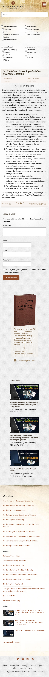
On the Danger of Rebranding (13, 520)
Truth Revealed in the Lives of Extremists (18, 501)
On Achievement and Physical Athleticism (18, 506)
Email (5, 250)
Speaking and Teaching (11, 34)
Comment (7, 226)
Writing (6, 37)
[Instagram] (28, 659)
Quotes (41, 665)
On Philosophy (9, 47)
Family (29, 55)
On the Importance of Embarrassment (17, 546)
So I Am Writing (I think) (11, 556)
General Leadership (33, 29)
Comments (6, 204)
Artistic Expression (10, 40)
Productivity (31, 52)
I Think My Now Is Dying (11, 601)
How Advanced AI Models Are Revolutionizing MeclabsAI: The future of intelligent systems (24, 438)
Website (6, 260)
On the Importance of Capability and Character (20, 515)
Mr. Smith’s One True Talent (13, 584)
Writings (25, 665)
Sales (5, 32)
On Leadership (31, 27)
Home (4, 665)
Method (6, 55)
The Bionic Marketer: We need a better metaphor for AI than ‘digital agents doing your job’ (24, 404)
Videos (33, 665)
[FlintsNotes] (13, 5)
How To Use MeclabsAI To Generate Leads (30, 631)
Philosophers (8, 57)
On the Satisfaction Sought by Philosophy (18, 570)
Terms (31, 668)
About (15, 668)
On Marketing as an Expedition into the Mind (19, 531)
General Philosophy (10, 50)
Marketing (7, 29)
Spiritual (30, 57)
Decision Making (32, 32)
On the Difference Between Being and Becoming (20, 575)
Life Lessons (31, 50)
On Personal (31, 47)
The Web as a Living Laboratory (14, 561)
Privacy (23, 668)
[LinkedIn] (23, 659)
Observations (14, 665)
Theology (7, 52)
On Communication (10, 27)
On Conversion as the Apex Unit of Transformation (21, 536)
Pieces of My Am (9, 596)
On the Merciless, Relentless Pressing (17, 579)
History (6, 60)
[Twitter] (18, 659)
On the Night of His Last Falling (14, 565)
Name (5, 241)
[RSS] (32, 659)
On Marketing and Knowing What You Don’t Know (20, 541)
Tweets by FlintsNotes (11, 642)
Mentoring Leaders (33, 34)
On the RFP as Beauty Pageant (14, 510)
